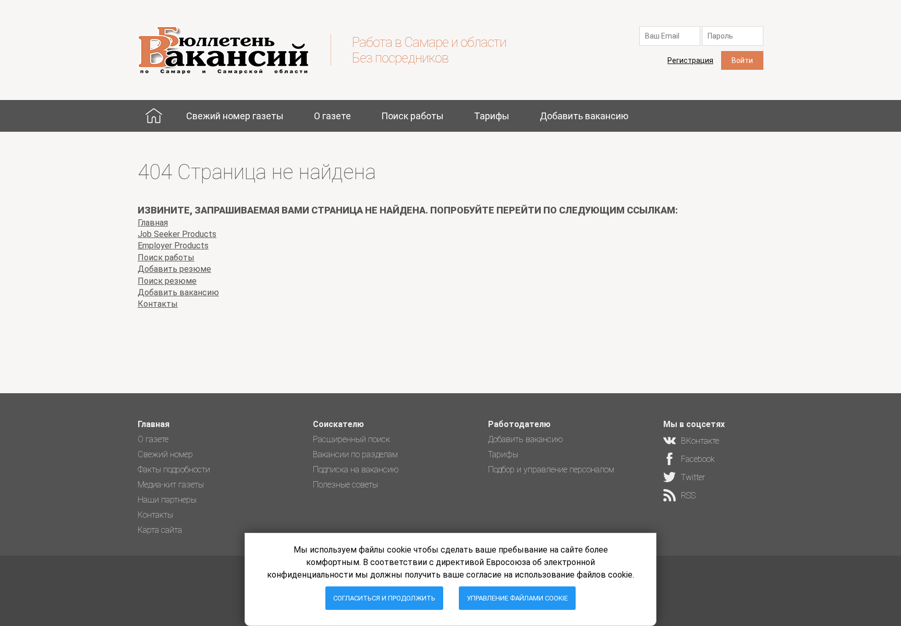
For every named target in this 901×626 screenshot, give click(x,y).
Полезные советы (345, 485)
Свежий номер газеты (235, 115)
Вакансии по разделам (355, 454)
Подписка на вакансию (356, 469)
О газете (332, 115)
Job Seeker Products (177, 234)
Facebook (698, 459)
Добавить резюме (174, 269)
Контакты (158, 304)
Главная (154, 116)
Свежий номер (165, 454)
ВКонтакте (700, 441)
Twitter (693, 477)
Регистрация (690, 60)
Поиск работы (412, 115)
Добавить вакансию (584, 115)
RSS (688, 495)
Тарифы (491, 115)
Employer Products (173, 246)
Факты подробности (174, 469)
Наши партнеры (167, 500)
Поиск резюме (167, 281)
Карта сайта (160, 530)
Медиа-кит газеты (171, 485)
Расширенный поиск (351, 439)
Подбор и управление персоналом (551, 469)
